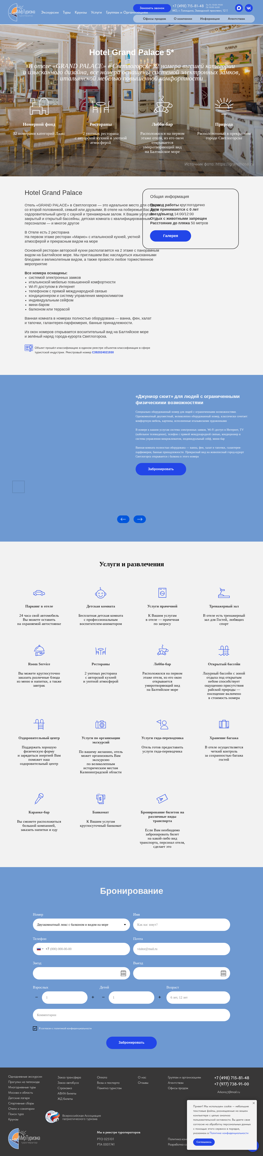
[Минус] (36, 997)
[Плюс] (93, 997)
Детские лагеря (19, 1098)
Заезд (37, 963)
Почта (138, 939)
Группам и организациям (184, 1077)
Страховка (65, 1088)
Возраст (172, 987)
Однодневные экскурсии (25, 1076)
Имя (136, 914)
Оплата (102, 1077)
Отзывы (143, 1083)
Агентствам (175, 1083)
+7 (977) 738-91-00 (231, 1084)
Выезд (138, 963)
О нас (142, 1077)
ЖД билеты (65, 1099)
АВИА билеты (67, 1093)
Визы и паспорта (108, 1083)
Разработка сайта (180, 1144)
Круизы (13, 1119)
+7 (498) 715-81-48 (231, 1077)
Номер (38, 914)
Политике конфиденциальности (229, 1133)
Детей (104, 987)
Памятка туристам (109, 1088)
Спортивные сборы (21, 1103)
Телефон (39, 939)
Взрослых (40, 987)
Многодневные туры (22, 1087)
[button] (170, 236)
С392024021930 (103, 352)
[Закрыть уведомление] (254, 1103)
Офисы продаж (178, 1088)
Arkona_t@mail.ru (228, 1092)
